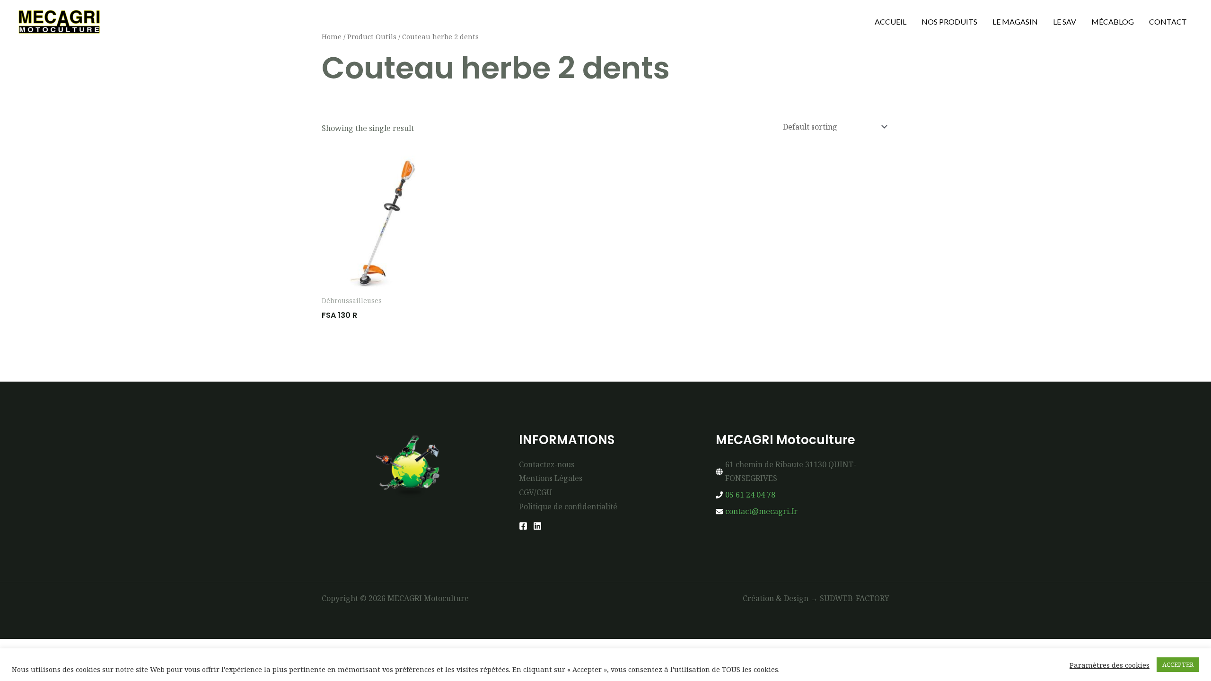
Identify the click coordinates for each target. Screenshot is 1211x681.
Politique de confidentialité (568, 506)
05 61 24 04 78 (750, 494)
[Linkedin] (537, 526)
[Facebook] (523, 526)
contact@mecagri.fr (761, 511)
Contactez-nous (546, 464)
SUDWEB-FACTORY (854, 598)
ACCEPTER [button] (1177, 664)
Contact (1168, 21)
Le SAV (1064, 21)
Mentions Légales (550, 478)
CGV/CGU (535, 492)
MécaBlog (1112, 21)
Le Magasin (1015, 21)
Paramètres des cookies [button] (1110, 665)
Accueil (890, 21)
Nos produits (949, 21)
